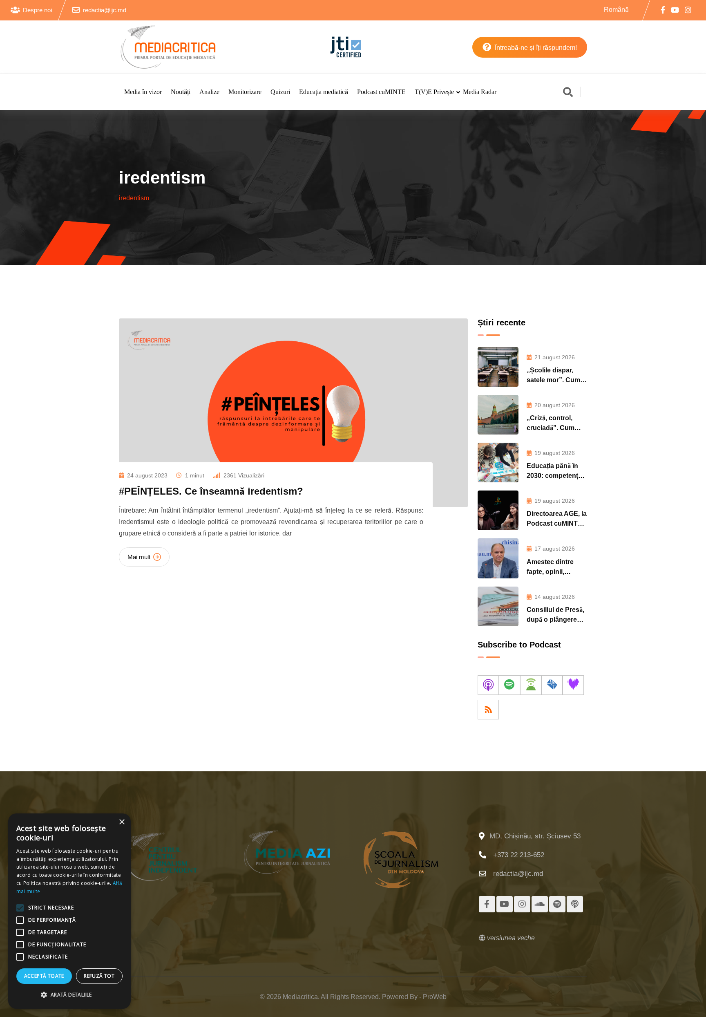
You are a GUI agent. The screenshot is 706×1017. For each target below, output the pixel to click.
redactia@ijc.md (104, 10)
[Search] (568, 92)
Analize (209, 91)
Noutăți (180, 91)
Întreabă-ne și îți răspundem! (535, 47)
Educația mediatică (323, 91)
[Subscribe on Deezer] (573, 685)
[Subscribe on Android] (530, 685)
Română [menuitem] (616, 9)
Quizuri (280, 91)
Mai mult (138, 556)
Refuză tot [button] (99, 975)
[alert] (69, 911)
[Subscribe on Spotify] (509, 685)
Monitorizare (244, 91)
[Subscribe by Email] (552, 685)
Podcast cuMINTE (381, 91)
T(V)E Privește (434, 91)
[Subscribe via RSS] (488, 709)
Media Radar (479, 91)
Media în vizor (143, 91)
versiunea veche (510, 937)
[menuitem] (616, 10)
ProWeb (435, 996)
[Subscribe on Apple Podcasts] (488, 685)
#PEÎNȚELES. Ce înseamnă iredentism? (211, 491)
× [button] (121, 822)
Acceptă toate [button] (44, 975)
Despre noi (37, 10)
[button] (69, 995)
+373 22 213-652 (518, 855)
